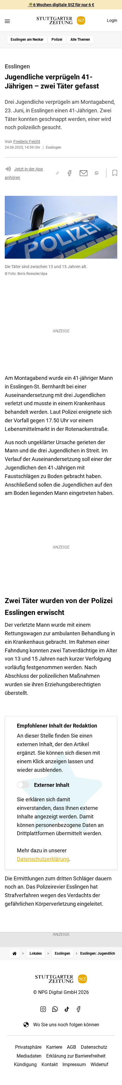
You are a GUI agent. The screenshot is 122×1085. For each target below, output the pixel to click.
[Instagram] (43, 1009)
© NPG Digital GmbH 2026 (61, 992)
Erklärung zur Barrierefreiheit (75, 1056)
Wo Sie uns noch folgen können (66, 1024)
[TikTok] (67, 1009)
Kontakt (49, 1064)
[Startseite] (14, 953)
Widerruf (99, 1064)
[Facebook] (79, 1009)
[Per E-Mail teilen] (83, 173)
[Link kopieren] (57, 173)
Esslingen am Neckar (27, 39)
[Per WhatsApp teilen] (96, 173)
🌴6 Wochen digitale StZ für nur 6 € (61, 4)
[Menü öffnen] (7, 21)
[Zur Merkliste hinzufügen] (113, 173)
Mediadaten (29, 1056)
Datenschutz (94, 1047)
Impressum (74, 1064)
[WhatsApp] (55, 1009)
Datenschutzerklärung (43, 859)
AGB (71, 1047)
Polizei (57, 39)
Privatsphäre (28, 1047)
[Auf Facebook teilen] (70, 173)
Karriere (54, 1047)
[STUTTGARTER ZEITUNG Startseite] (61, 20)
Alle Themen (80, 39)
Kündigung (25, 1064)
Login (112, 20)
